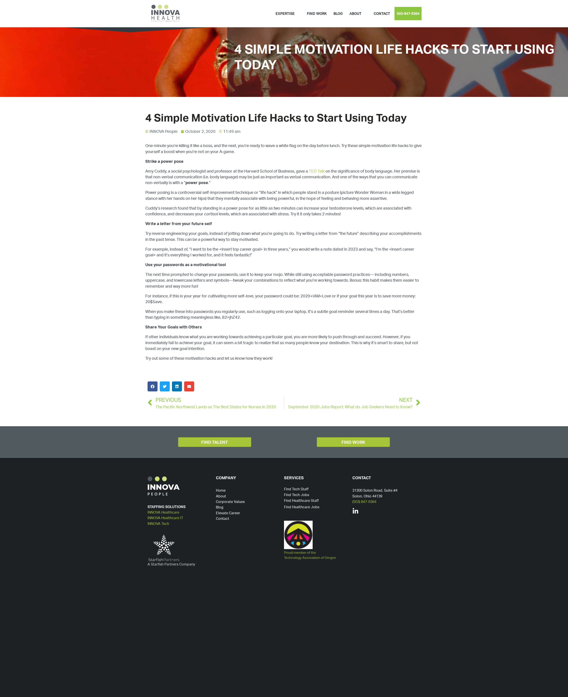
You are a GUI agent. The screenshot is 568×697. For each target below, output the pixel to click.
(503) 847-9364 (364, 501)
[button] (153, 386)
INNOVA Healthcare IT (165, 518)
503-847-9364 (408, 13)
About (221, 496)
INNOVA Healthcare (163, 512)
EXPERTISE (285, 13)
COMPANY (226, 477)
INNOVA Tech (158, 523)
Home (221, 490)
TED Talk (317, 171)
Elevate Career (228, 513)
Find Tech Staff (296, 489)
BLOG (338, 13)
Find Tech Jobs (296, 495)
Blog (219, 507)
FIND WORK (317, 13)
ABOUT (355, 13)
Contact (382, 13)
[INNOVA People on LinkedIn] (355, 511)
